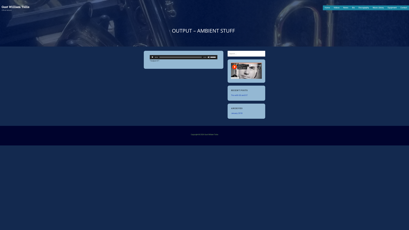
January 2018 (236, 113)
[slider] (213, 57)
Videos (336, 7)
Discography (364, 7)
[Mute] (209, 57)
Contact (403, 7)
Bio (353, 7)
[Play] (152, 57)
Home (327, 7)
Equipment (392, 7)
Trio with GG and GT (239, 95)
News (345, 7)
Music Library (378, 7)
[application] (183, 57)
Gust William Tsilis (15, 7)
